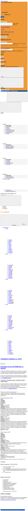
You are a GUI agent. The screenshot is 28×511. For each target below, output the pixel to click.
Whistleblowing (6, 486)
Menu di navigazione (18, 225)
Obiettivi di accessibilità (8, 485)
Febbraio (10, 241)
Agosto (9, 248)
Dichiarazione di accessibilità (9, 484)
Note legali (5, 480)
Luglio (9, 246)
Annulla (2, 89)
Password (15, 24)
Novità (4, 207)
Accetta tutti (20, 380)
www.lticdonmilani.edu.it (6, 398)
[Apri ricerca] (17, 97)
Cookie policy (6, 479)
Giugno (9, 245)
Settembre (10, 249)
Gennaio (10, 239)
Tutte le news (6, 227)
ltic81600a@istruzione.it (16, 468)
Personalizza (3, 380)
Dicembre (10, 252)
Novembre (10, 251)
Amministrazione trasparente (9, 489)
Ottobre (9, 250)
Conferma (7, 89)
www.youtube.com (5, 432)
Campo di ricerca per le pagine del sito (8, 193)
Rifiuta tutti (11, 380)
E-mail (14, 43)
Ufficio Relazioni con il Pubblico (10, 483)
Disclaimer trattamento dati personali (8, 499)
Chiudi (2, 56)
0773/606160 (7, 467)
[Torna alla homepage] (14, 91)
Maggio (10, 244)
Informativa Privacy (7, 482)
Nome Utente (15, 23)
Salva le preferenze (10, 456)
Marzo (9, 242)
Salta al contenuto (4, 1)
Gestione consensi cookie (8, 487)
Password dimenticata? (5, 27)
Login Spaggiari (7, 48)
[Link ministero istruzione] (6, 2)
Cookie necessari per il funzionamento (8, 392)
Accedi (2, 16)
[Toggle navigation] (11, 107)
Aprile (9, 243)
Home (4, 206)
